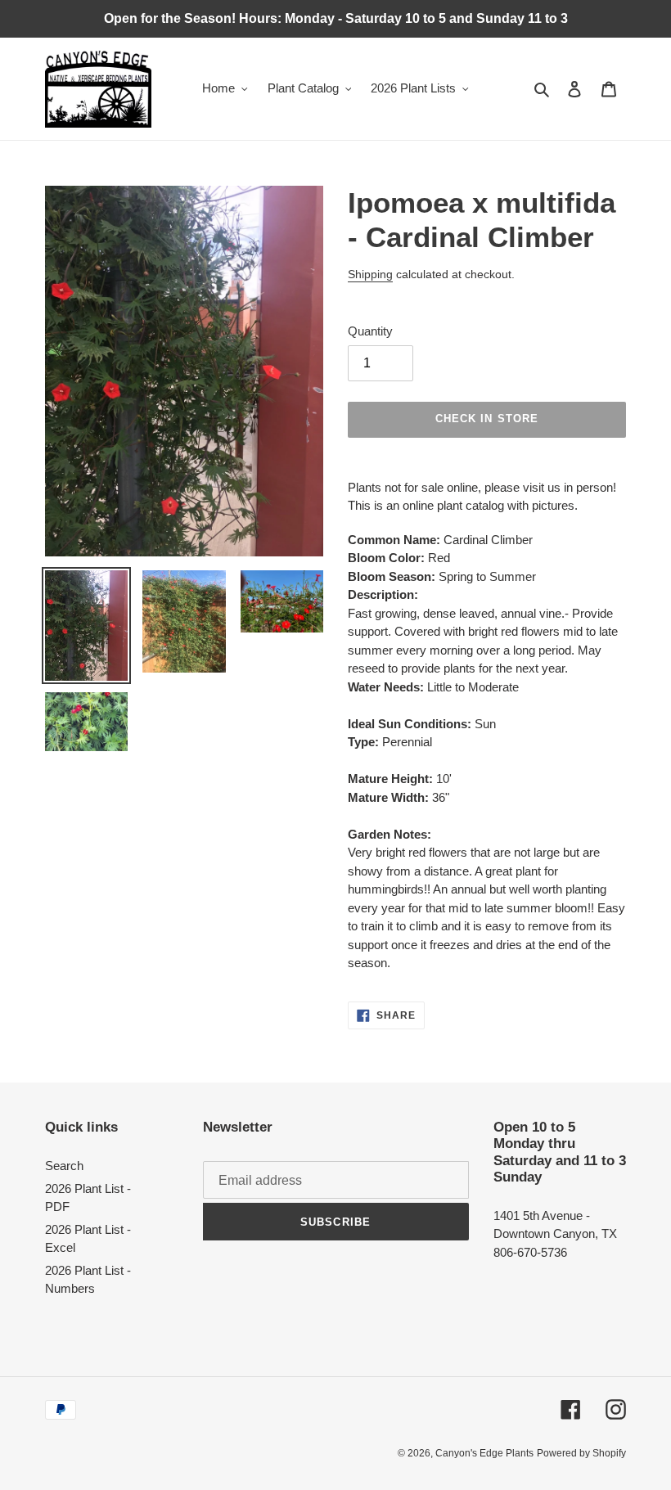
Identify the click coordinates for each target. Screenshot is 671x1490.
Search (64, 1166)
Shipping (370, 274)
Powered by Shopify (581, 1453)
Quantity (370, 331)
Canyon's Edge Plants (484, 1453)
